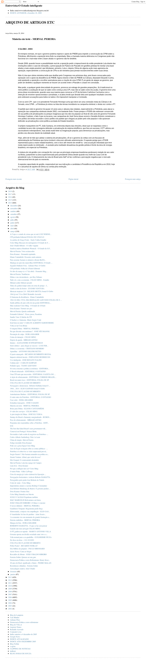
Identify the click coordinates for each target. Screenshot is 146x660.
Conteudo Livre (15, 632)
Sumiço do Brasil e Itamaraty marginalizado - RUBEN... (30, 417)
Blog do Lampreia (16, 615)
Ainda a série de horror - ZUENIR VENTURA (27, 288)
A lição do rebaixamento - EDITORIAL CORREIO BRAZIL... (33, 377)
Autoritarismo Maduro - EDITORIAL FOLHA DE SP (30, 394)
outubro (13, 211)
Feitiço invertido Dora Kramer (21, 443)
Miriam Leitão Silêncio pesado (21, 283)
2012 (10, 580)
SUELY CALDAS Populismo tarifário (24, 497)
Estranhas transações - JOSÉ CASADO (24, 403)
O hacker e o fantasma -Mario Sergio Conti (25, 320)
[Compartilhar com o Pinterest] (48, 170)
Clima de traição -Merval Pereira (21, 440)
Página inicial (73, 179)
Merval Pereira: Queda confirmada (22, 311)
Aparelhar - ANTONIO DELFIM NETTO (25, 351)
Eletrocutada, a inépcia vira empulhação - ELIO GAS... (30, 511)
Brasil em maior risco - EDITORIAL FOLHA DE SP (29, 380)
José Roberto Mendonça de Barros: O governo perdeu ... (30, 488)
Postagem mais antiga (133, 179)
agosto (13, 217)
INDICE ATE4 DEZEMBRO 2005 (23, 641)
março (12, 231)
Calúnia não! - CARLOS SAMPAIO (23, 363)
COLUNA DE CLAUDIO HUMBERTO (25, 383)
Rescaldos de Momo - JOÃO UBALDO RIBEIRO (28, 554)
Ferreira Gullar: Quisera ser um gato (23, 557)
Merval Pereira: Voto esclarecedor (22, 251)
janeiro (13, 574)
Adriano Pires (15, 620)
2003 (10, 606)
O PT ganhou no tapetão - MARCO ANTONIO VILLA (30, 531)
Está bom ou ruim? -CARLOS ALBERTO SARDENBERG (32, 323)
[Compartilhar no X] (44, 170)
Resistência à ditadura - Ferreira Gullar (24, 566)
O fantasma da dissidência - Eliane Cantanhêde (27, 297)
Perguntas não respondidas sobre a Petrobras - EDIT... (29, 423)
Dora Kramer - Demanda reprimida (22, 254)
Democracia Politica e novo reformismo (24, 622)
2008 (10, 591)
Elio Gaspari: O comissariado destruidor (24, 460)
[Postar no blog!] (42, 170)
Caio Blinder (14, 617)
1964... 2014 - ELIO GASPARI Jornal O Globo (27, 388)
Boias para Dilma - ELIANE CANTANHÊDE (27, 408)
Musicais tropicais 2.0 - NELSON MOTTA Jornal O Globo (31, 291)
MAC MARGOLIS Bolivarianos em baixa (25, 500)
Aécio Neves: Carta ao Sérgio (20, 551)
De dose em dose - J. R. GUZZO (22, 540)
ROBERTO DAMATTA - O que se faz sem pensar (28, 526)
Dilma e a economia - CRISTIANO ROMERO (27, 348)
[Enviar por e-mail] (40, 170)
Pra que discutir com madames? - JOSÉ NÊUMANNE (30, 331)
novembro (14, 208)
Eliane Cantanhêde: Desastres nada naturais (25, 257)
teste (11, 425)
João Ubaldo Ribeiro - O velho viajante (24, 245)
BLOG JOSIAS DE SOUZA (20, 653)
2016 (10, 197)
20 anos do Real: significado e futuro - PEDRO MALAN (30, 563)
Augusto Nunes (15, 627)
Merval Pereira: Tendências (20, 274)
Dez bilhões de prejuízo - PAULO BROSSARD (27, 548)
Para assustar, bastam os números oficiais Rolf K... (28, 260)
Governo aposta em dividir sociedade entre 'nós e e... (29, 534)
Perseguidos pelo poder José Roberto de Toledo (27, 480)
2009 (10, 588)
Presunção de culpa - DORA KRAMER (24, 334)
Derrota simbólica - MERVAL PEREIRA (25, 520)
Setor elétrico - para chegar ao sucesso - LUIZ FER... (29, 345)
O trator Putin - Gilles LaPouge (21, 471)
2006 (10, 597)
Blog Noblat (14, 644)
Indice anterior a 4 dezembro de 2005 (23, 634)
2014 (10, 202)
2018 (10, 191)
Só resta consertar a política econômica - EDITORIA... (30, 368)
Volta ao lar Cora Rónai (18, 325)
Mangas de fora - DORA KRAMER (23, 523)
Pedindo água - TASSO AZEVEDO (23, 365)
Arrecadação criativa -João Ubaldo (22, 568)
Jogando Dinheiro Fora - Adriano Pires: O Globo (27, 265)
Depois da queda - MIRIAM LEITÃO (24, 340)
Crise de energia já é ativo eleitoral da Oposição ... (28, 474)
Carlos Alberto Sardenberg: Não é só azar (25, 437)
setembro (13, 214)
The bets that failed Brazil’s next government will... (28, 428)
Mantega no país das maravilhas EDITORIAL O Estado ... (31, 263)
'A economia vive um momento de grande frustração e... (30, 517)
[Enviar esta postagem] (37, 169)
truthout (13, 651)
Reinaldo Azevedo (16, 629)
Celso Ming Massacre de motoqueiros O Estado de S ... (30, 242)
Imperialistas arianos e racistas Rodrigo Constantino (28, 485)
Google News (15, 636)
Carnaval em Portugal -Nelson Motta (23, 431)
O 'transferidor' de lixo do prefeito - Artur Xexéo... (28, 514)
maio (12, 225)
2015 (10, 200)
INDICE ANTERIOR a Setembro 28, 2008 (26, 13)
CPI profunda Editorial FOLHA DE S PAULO (27, 237)
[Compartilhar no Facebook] (46, 170)
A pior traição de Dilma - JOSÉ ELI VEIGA (26, 414)
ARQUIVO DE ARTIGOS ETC (30, 22)
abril (12, 228)
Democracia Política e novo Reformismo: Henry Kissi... (30, 560)
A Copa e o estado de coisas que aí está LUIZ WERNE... (30, 234)
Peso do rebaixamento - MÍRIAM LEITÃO (25, 420)
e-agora (12, 646)
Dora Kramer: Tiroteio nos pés (21, 308)
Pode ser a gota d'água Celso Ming (22, 445)
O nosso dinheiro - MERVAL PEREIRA (25, 505)
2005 (10, 600)
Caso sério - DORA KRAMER (21, 400)
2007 (10, 594)
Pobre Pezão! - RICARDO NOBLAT (24, 546)
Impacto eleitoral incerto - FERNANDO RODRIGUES (30, 357)
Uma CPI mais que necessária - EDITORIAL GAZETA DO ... (33, 374)
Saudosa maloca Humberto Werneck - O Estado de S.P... (30, 248)
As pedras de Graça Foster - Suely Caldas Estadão (28, 240)
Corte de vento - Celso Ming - (20, 483)
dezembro (14, 205)
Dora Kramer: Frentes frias (19, 491)
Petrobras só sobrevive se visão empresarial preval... (28, 451)
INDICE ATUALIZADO (19, 639)
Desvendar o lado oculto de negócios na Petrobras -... (29, 434)
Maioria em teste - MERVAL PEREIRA (24, 405)
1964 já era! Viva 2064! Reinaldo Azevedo (25, 294)
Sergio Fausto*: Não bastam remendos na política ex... (29, 454)
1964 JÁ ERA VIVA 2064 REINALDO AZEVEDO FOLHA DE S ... (36, 300)
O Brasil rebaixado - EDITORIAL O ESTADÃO (28, 371)
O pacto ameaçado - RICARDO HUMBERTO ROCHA (30, 354)
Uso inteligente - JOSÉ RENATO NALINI (25, 360)
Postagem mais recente (13, 179)
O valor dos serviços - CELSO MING (24, 411)
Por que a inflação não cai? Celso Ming (24, 468)
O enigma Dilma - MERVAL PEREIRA (24, 328)
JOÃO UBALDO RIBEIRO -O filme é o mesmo (27, 503)
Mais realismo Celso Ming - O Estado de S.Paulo (27, 305)
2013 (10, 577)
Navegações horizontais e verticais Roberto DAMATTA (30, 477)
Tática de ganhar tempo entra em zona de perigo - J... (29, 285)
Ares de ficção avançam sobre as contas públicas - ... (29, 448)
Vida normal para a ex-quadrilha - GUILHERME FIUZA (31, 537)
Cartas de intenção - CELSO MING (23, 337)
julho (12, 220)
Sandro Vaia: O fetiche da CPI (21, 317)
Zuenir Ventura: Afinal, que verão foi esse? (25, 457)
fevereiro (13, 571)
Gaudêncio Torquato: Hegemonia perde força (26, 508)
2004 (10, 603)
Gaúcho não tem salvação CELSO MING (25, 528)
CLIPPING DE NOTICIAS (20, 648)
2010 (10, 586)
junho (12, 222)
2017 (10, 194)
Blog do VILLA (16, 624)
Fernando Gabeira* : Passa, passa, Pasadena (26, 314)
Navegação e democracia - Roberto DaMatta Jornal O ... (30, 385)
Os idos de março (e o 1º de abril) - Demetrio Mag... (28, 271)
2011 (10, 583)
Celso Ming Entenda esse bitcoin (22, 494)
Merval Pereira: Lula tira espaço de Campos (26, 463)
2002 (10, 608)
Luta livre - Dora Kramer (19, 465)
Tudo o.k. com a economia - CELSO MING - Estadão (29, 280)
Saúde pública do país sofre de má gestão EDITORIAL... (30, 303)
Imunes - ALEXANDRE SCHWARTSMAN (26, 343)
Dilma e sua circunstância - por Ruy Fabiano (26, 277)
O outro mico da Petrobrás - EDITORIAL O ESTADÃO (30, 397)
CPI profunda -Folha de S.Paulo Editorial (25, 268)
